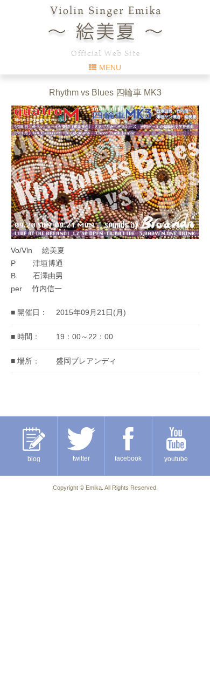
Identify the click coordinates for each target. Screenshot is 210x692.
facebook (128, 458)
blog (33, 459)
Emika (94, 487)
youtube (176, 459)
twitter (81, 458)
